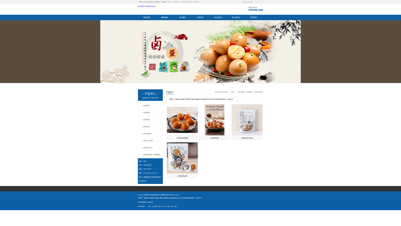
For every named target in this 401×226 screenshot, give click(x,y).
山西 (169, 206)
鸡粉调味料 (164, 2)
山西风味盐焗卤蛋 (182, 138)
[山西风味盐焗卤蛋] (182, 105)
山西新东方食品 (148, 140)
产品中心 (232, 92)
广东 (162, 206)
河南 (175, 206)
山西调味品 (146, 126)
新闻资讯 (200, 17)
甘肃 (159, 206)
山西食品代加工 (148, 147)
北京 (149, 206)
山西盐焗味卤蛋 (258, 92)
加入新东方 (236, 17)
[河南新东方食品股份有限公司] (147, 6)
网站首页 (146, 17)
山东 (165, 206)
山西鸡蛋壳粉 (147, 133)
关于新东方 (218, 17)
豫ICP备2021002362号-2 (173, 195)
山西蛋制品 (146, 105)
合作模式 (182, 17)
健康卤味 (164, 17)
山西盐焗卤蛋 (214, 138)
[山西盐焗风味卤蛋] (247, 105)
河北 (172, 206)
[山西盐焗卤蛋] (214, 105)
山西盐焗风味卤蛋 (247, 138)
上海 (152, 206)
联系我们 (254, 17)
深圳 (156, 206)
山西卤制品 (146, 112)
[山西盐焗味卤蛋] (182, 143)
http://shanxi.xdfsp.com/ (150, 173)
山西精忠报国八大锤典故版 (151, 154)
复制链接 (163, 195)
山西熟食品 (146, 119)
